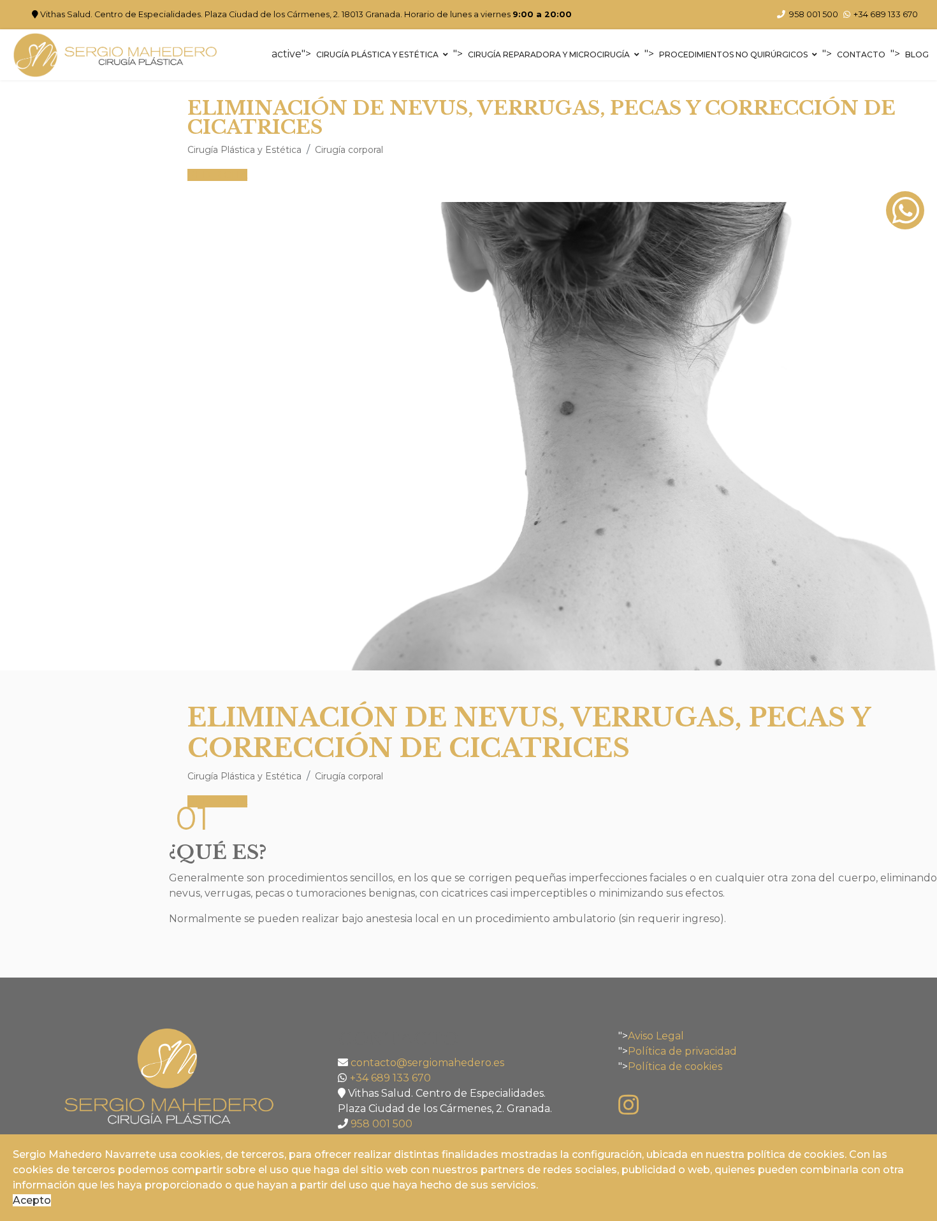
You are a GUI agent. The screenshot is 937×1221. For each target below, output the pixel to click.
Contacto (861, 54)
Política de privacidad (682, 1051)
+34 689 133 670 (885, 14)
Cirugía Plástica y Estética (377, 54)
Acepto (32, 1200)
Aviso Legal (656, 1036)
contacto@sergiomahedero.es (427, 1063)
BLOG (917, 54)
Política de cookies (675, 1066)
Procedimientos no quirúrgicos (733, 54)
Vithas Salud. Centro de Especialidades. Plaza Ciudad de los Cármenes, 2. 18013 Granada (220, 14)
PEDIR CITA (217, 175)
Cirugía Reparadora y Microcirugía (549, 54)
